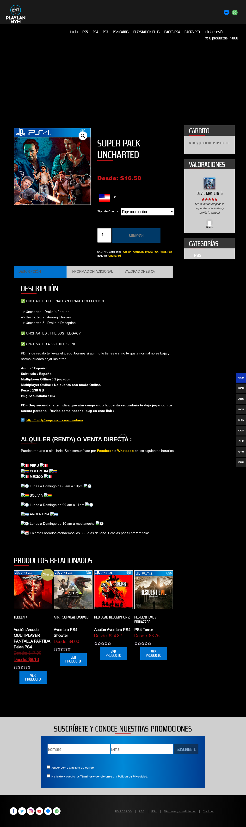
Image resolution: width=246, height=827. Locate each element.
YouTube (39, 811)
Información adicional (92, 272)
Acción (127, 252)
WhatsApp (57, 811)
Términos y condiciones (96, 776)
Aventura (138, 252)
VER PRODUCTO (33, 677)
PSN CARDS (121, 32)
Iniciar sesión (214, 32)
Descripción (29, 272)
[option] (209, 203)
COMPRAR (136, 235)
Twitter (22, 811)
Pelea (163, 252)
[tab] (40, 272)
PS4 (95, 32)
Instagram (31, 811)
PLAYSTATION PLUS (146, 32)
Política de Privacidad (132, 776)
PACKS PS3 (192, 32)
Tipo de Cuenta (108, 211)
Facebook (105, 451)
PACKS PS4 (172, 32)
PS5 (85, 32)
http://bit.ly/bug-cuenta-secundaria (54, 420)
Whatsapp (125, 451)
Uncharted (114, 256)
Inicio (74, 32)
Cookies (208, 811)
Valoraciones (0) (140, 272)
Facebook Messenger (48, 811)
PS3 (105, 32)
